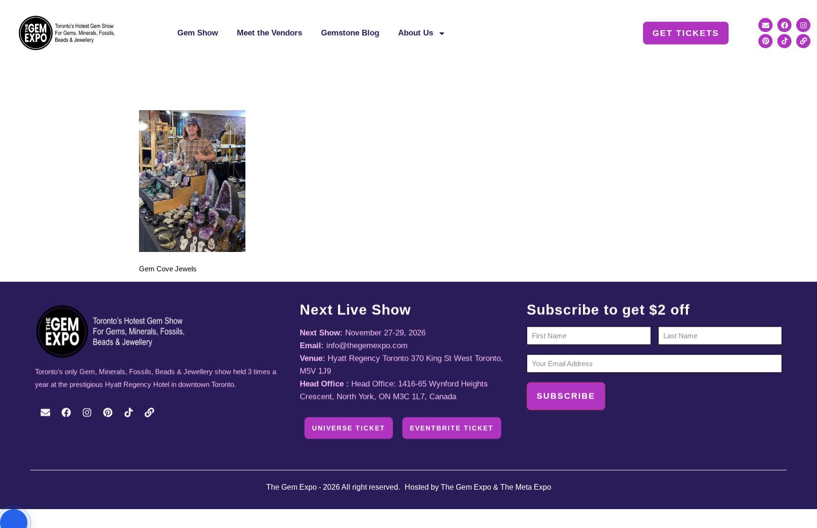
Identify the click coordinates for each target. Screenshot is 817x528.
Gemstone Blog (350, 32)
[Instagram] (803, 25)
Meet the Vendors (269, 32)
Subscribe (566, 396)
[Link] (803, 41)
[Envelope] (765, 25)
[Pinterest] (765, 41)
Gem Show (197, 32)
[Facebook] (784, 25)
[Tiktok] (784, 41)
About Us (415, 32)
